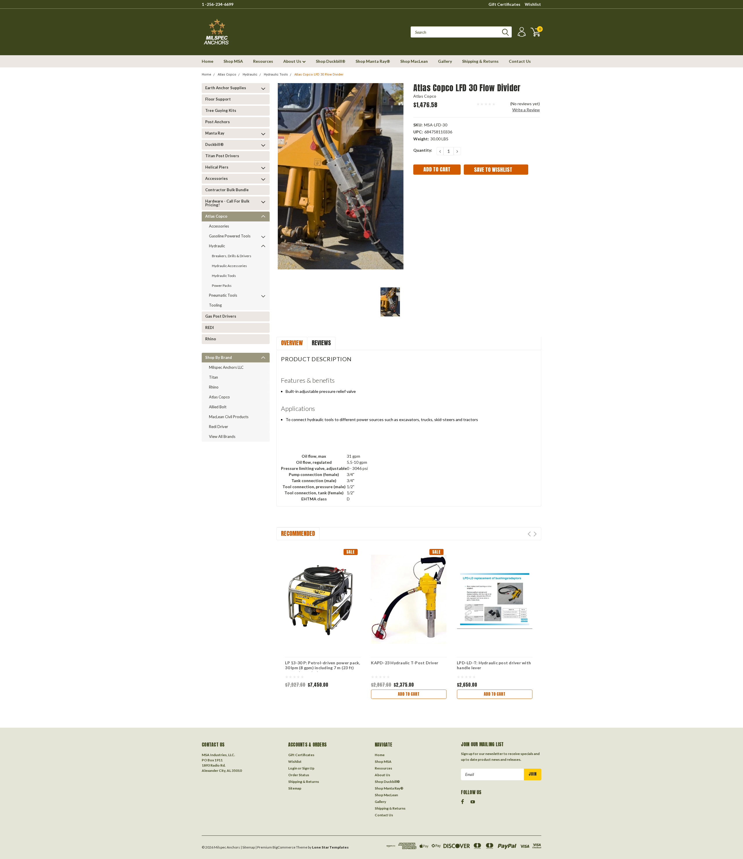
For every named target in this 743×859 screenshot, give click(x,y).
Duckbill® (214, 144)
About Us (292, 61)
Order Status (298, 775)
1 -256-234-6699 (217, 4)
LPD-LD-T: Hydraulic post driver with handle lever (494, 665)
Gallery (445, 61)
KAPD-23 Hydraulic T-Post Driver (404, 662)
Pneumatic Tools (223, 295)
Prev (529, 534)
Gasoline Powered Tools (229, 236)
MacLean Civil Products (228, 416)
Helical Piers (216, 167)
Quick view (322, 594)
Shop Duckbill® (330, 61)
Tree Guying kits (220, 110)
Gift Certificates (504, 4)
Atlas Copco (227, 74)
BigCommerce (284, 847)
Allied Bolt (217, 407)
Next (535, 534)
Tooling (215, 305)
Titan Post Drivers (222, 155)
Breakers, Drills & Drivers (231, 256)
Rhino (210, 339)
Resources (263, 61)
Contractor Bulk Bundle (227, 189)
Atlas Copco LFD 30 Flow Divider (318, 74)
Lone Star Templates (330, 847)
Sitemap (294, 788)
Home (207, 61)
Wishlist (533, 4)
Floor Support (218, 99)
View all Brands (222, 436)
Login (292, 768)
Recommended (298, 533)
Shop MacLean (414, 61)
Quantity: (422, 150)
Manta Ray (214, 133)
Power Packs (222, 285)
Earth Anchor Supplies (225, 87)
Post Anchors (217, 121)
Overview (292, 342)
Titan (213, 377)
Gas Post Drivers (220, 316)
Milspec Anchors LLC (226, 367)
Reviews (321, 342)
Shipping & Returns (480, 61)
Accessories (216, 178)
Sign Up (308, 768)
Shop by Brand (218, 357)
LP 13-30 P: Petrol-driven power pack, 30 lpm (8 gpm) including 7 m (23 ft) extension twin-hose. (322, 666)
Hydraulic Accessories (229, 266)
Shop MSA (233, 61)
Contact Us (520, 61)
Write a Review (526, 109)
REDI (209, 327)
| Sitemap (248, 847)
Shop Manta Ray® (373, 61)
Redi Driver (218, 426)
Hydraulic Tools (276, 74)
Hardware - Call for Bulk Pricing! (227, 203)
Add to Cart (408, 694)
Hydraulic (250, 74)
